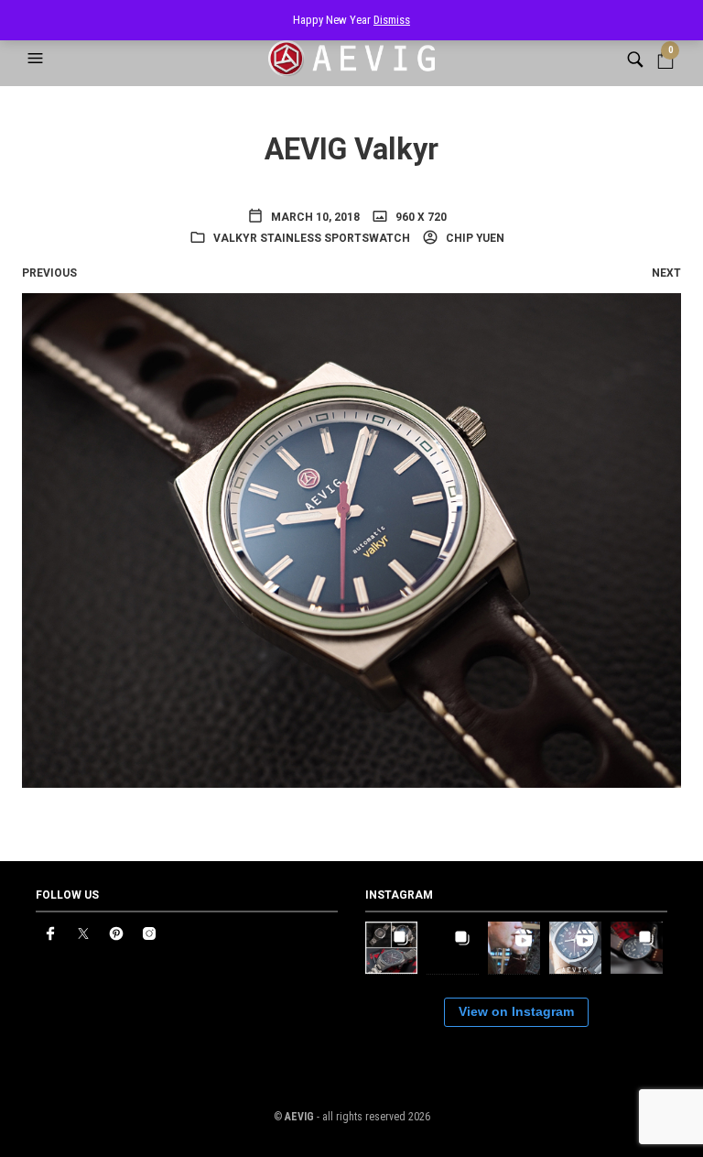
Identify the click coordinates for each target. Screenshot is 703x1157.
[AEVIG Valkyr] (351, 539)
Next (666, 273)
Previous (49, 273)
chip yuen (473, 238)
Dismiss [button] (391, 20)
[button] (38, 58)
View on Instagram (516, 1011)
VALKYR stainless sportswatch (311, 238)
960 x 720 (420, 217)
